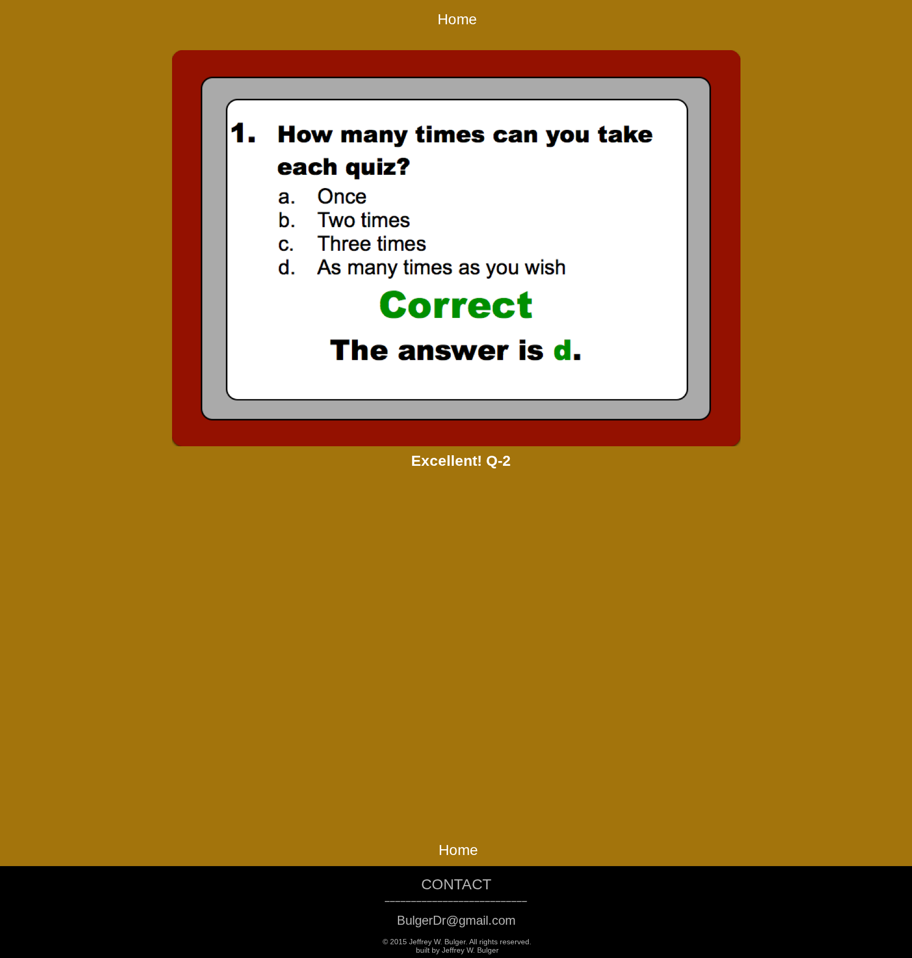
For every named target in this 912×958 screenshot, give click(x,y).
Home (457, 19)
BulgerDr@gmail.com (456, 920)
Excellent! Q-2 (461, 461)
